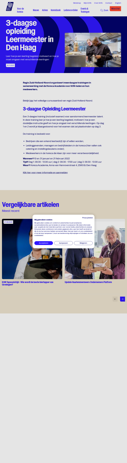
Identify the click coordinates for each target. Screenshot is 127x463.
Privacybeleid (87, 218)
